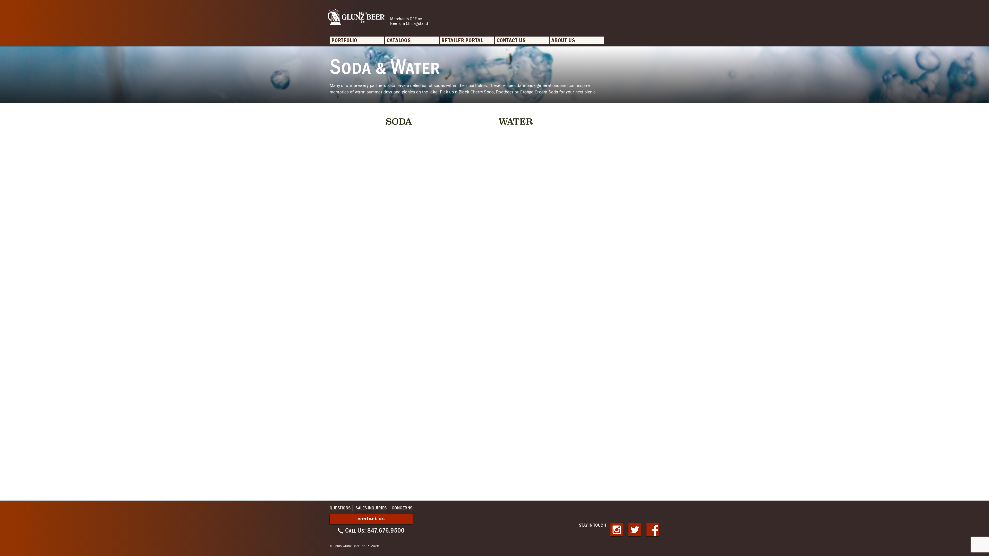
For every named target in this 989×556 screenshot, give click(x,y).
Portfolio (344, 40)
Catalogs (399, 40)
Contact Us (511, 40)
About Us (563, 40)
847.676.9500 (385, 530)
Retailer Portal (462, 40)
